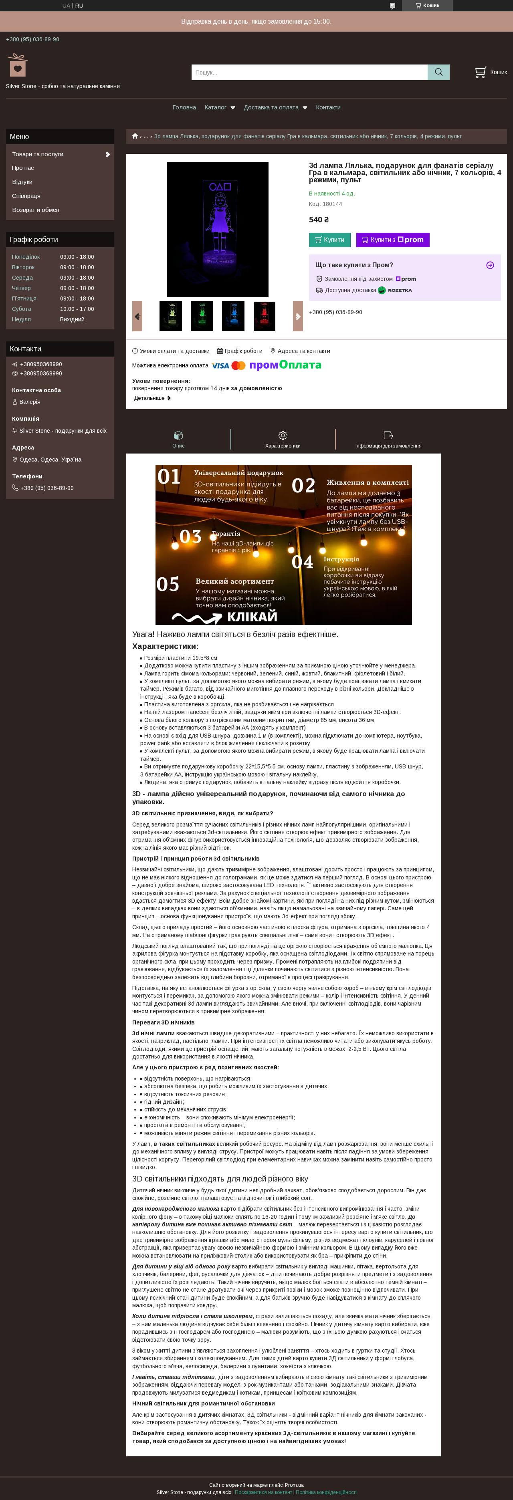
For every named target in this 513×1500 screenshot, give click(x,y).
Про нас (23, 167)
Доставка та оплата (271, 107)
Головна (184, 107)
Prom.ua (294, 1485)
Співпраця (26, 195)
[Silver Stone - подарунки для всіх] (94, 65)
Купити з (383, 239)
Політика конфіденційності (326, 1492)
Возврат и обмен (35, 209)
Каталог (215, 107)
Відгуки (22, 181)
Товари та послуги (37, 154)
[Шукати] (439, 72)
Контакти (328, 107)
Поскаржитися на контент (263, 1492)
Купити (334, 239)
